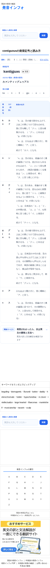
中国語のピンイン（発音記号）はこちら (25, 515)
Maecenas (32, 402)
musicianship (10, 408)
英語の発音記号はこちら (25, 513)
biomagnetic (16, 392)
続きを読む (44, 60)
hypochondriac (30, 397)
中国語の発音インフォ (34, 560)
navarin (21, 408)
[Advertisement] (21, 17)
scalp (28, 408)
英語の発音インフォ (15, 560)
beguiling (5, 392)
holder (19, 397)
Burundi (27, 392)
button (35, 392)
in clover (42, 397)
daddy (42, 392)
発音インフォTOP (8, 563)
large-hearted (20, 402)
